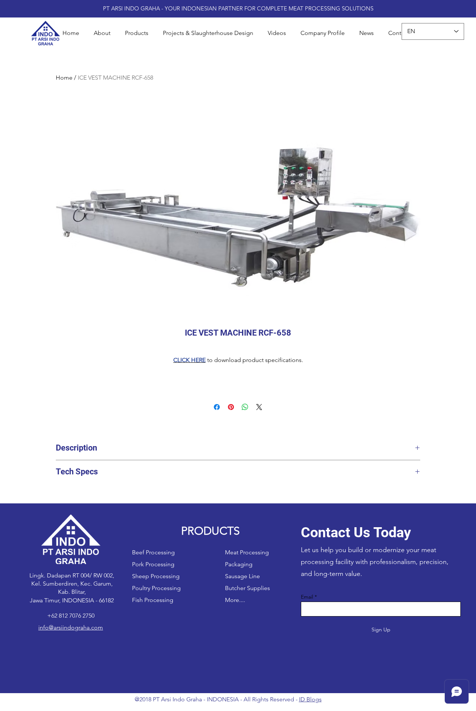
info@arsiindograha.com (70, 627)
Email (307, 596)
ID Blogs (310, 699)
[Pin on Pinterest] (230, 407)
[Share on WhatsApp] (245, 407)
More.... (235, 599)
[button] (137, 33)
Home (64, 77)
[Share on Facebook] (216, 407)
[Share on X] (259, 407)
